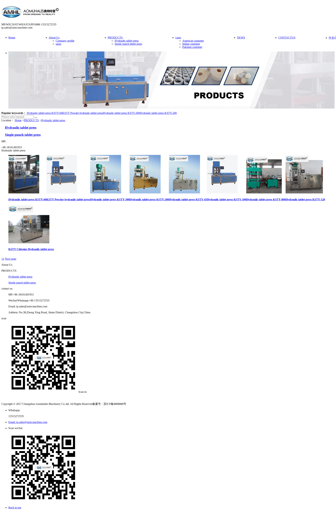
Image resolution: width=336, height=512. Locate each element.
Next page (10, 258)
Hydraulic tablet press (127, 40)
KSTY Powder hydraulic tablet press (82, 113)
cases (178, 37)
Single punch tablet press (128, 43)
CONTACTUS (286, 37)
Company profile (65, 40)
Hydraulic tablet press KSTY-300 (121, 113)
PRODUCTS (115, 37)
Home (11, 37)
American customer (193, 40)
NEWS (241, 37)
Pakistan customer (192, 47)
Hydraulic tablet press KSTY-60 (44, 113)
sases (58, 43)
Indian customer (191, 43)
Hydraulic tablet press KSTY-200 (158, 113)
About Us (54, 37)
